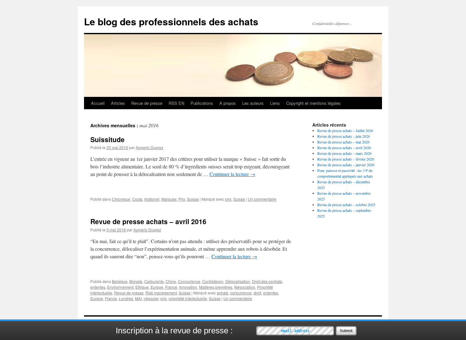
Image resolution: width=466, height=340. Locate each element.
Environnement (120, 287)
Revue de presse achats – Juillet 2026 (345, 130)
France (171, 287)
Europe (157, 287)
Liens (275, 103)
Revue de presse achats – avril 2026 (344, 147)
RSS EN (176, 103)
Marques (169, 199)
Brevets (135, 281)
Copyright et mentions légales (313, 103)
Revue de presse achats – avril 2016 (148, 221)
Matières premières (215, 287)
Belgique (119, 281)
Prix (181, 199)
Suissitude (107, 139)
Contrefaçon (212, 281)
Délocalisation (237, 281)
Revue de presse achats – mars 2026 (344, 153)
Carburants (154, 281)
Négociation (244, 287)
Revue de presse (146, 103)
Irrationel (151, 199)
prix (228, 199)
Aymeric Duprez (149, 147)
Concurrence (189, 281)
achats (222, 292)
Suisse (193, 199)
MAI (138, 298)
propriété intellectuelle (188, 298)
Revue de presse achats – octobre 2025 (346, 204)
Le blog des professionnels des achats (171, 21)
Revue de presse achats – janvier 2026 (345, 164)
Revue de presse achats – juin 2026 (343, 136)
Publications (202, 103)
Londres (126, 298)
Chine (170, 281)
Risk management (161, 292)
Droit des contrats (267, 281)
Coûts (137, 199)
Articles (118, 103)
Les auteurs (253, 103)
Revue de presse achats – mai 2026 (343, 141)
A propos (227, 103)
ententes (97, 287)
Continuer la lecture (232, 174)
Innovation (188, 287)
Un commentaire (262, 199)
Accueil (98, 103)
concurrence (241, 292)
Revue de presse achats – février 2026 (345, 158)
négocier (151, 298)
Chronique (121, 199)
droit (257, 292)
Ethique (142, 287)
